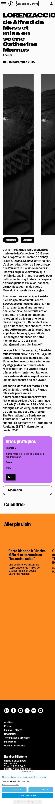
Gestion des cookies (14, 745)
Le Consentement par (27, 802)
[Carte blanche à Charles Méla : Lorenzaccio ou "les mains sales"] (28, 538)
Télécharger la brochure (17, 737)
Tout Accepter (41, 790)
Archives (8, 722)
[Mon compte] (49, 3)
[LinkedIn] (27, 709)
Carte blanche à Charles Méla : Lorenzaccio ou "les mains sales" (27, 555)
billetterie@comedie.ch (17, 769)
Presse (8, 726)
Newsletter (10, 734)
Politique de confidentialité (10, 785)
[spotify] (40, 709)
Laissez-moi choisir (27, 796)
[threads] (34, 709)
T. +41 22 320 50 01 (15, 766)
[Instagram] (7, 709)
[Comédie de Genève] (27, 3)
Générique (27, 240)
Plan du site (10, 741)
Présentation (10, 240)
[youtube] (20, 709)
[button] (3, 3)
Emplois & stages (13, 730)
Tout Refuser (14, 790)
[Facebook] (13, 709)
